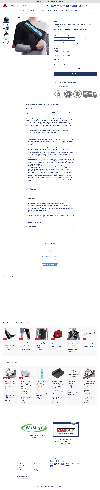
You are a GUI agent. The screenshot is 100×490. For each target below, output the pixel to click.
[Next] (6, 54)
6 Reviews (29, 389)
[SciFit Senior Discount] (66, 429)
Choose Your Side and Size (62, 36)
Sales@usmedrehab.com (69, 10)
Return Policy (20, 463)
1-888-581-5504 (52, 10)
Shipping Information (22, 465)
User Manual (31, 189)
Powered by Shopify (55, 486)
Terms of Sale (21, 467)
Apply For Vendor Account (73, 463)
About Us (32, 10)
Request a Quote (60, 59)
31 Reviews (61, 390)
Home (55, 21)
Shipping (56, 64)
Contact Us (69, 461)
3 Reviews (45, 387)
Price (56, 48)
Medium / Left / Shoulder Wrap (86, 39)
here (53, 112)
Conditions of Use (22, 469)
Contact (41, 10)
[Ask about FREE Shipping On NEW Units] (34, 427)
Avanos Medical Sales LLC (20, 323)
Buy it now (75, 74)
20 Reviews (92, 387)
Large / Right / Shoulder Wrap (64, 43)
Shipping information (33, 222)
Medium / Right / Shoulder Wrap (65, 39)
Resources (22, 10)
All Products (15, 362)
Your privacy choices (22, 478)
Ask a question (31, 227)
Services (12, 10)
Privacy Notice (21, 472)
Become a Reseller (22, 476)
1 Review (77, 385)
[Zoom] (30, 36)
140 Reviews (13, 387)
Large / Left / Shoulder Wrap (83, 43)
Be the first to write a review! (50, 264)
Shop (4, 10)
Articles (19, 474)
